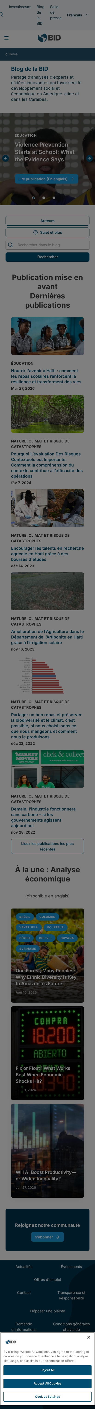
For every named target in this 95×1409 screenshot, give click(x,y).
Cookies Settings (47, 1396)
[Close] (89, 1337)
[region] (47, 1368)
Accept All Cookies (47, 1383)
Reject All (47, 1370)
